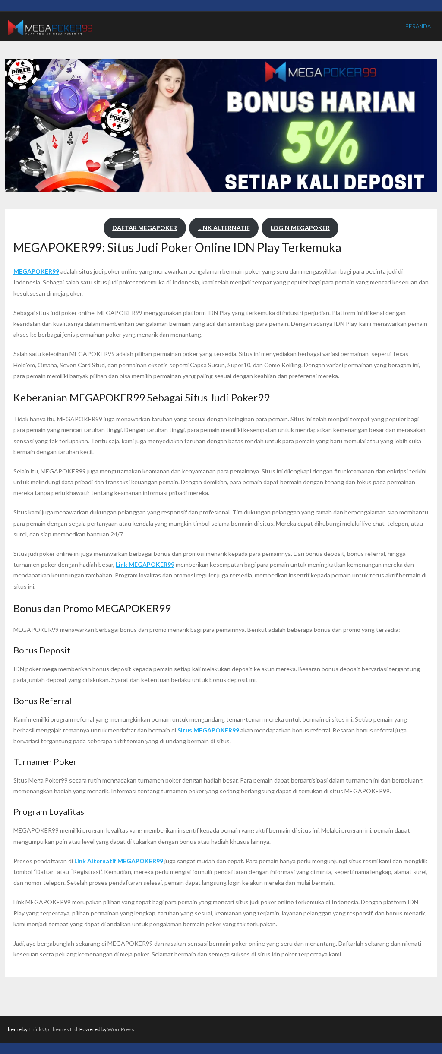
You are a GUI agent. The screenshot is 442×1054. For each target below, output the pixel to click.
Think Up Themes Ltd (52, 1029)
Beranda (418, 26)
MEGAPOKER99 (36, 271)
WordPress (120, 1029)
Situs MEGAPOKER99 (208, 730)
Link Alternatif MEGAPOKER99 (118, 861)
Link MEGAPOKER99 (145, 564)
